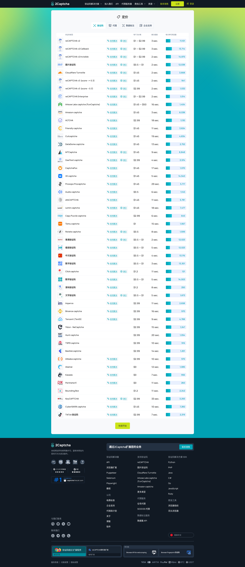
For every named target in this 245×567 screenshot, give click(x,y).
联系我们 (55, 530)
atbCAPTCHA (72, 199)
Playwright (111, 483)
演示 (125, 41)
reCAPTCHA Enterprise (76, 96)
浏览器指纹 (173, 505)
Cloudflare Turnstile (75, 72)
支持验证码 (142, 457)
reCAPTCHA (143, 462)
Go (169, 483)
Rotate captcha (73, 231)
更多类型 (141, 491)
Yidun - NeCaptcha (74, 327)
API (117, 3)
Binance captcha (73, 311)
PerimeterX (71, 382)
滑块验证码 (70, 287)
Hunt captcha (72, 335)
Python (171, 462)
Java (170, 472)
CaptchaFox (71, 168)
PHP (170, 467)
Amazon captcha (73, 112)
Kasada (69, 374)
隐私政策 (74, 562)
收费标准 (110, 500)
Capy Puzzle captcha (75, 215)
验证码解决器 (112, 457)
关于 (108, 516)
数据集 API (142, 520)
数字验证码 (70, 263)
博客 (108, 521)
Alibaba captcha (73, 359)
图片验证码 (70, 64)
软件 (108, 526)
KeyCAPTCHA (72, 398)
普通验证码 (70, 239)
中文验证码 (70, 255)
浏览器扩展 (111, 467)
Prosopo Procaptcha (75, 184)
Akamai (68, 366)
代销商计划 (111, 510)
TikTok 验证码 (71, 414)
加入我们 (109, 3)
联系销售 (164, 3)
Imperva (69, 303)
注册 (177, 3)
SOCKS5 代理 (143, 508)
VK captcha (70, 176)
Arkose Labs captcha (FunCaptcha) (82, 104)
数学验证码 (70, 279)
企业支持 (110, 505)
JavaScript (173, 488)
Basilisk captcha (73, 351)
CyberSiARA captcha (75, 406)
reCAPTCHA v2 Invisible (77, 56)
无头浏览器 (173, 510)
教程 (108, 488)
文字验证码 (70, 295)
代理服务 (141, 498)
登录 (192, 3)
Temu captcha (72, 223)
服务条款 (54, 562)
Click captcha (72, 271)
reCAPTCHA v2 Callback (77, 48)
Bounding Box (72, 390)
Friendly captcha (73, 128)
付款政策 (64, 562)
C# (170, 478)
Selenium (110, 478)
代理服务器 (127, 3)
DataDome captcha (74, 144)
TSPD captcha (72, 343)
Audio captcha (72, 191)
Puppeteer (111, 472)
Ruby (170, 493)
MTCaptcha (71, 152)
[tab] (98, 25)
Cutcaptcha (71, 136)
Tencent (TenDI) (73, 319)
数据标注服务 (143, 515)
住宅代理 (141, 503)
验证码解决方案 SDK (177, 457)
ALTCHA (69, 120)
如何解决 (113, 41)
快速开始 (122, 425)
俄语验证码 (70, 247)
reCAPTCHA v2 (72, 40)
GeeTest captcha (73, 160)
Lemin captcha (72, 207)
